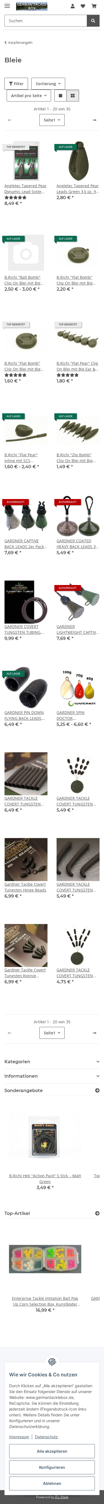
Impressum (19, 1436)
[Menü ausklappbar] (7, 3)
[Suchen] (93, 21)
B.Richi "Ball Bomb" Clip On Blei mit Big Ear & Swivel (22, 280)
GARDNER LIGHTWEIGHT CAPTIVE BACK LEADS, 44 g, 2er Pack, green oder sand (77, 629)
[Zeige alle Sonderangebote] (97, 1090)
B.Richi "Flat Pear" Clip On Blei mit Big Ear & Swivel (77, 366)
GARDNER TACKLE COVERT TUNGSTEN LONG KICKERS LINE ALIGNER (75, 887)
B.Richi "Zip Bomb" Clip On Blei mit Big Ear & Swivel (75, 458)
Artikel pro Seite (26, 95)
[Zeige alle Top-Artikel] (97, 1213)
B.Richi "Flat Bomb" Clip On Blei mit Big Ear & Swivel (75, 280)
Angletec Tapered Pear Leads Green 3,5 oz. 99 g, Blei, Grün (78, 188)
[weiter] (95, 120)
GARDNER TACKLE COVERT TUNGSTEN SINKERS (75, 973)
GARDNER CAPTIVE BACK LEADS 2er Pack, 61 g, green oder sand (24, 544)
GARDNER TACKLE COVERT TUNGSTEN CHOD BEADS (75, 801)
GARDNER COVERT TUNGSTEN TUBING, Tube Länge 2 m (22, 629)
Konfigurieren (52, 1467)
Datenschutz (46, 1436)
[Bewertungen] (15, 197)
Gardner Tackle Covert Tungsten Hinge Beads (25, 887)
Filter (18, 83)
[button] (73, 6)
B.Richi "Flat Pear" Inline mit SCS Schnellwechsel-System (21, 458)
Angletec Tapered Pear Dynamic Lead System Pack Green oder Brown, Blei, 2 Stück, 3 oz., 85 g (25, 188)
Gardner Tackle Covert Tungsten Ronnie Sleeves (25, 973)
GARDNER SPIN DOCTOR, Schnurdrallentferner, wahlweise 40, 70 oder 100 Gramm (77, 715)
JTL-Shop (61, 1497)
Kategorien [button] (17, 1061)
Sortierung (46, 83)
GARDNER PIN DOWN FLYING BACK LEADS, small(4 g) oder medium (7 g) (24, 715)
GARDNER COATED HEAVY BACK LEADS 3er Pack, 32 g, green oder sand (78, 544)
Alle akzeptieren (52, 1451)
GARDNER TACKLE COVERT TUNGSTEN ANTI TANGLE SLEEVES (24, 801)
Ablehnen (52, 1483)
